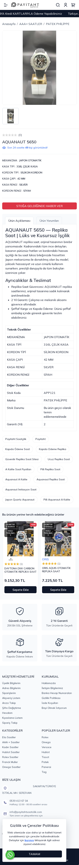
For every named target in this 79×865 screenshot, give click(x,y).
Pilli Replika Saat (50, 469)
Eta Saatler (9, 737)
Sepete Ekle (20, 590)
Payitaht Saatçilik (15, 439)
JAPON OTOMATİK (30, 160)
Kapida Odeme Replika (52, 449)
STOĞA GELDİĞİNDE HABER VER (39, 206)
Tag (44, 772)
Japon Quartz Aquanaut (19, 499)
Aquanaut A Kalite (16, 479)
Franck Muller (10, 762)
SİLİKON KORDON (31, 172)
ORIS (45, 559)
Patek (45, 762)
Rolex (45, 737)
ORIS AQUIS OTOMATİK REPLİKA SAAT (56, 570)
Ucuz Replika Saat (59, 459)
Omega (46, 742)
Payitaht (40, 439)
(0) (20, 134)
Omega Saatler (11, 767)
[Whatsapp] (10, 854)
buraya (29, 840)
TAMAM (34, 854)
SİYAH (27, 190)
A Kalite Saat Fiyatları (18, 469)
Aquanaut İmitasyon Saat (20, 489)
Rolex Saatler (10, 757)
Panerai (46, 767)
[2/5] (5, 135)
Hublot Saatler (11, 752)
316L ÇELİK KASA (27, 166)
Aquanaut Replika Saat (51, 479)
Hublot (46, 752)
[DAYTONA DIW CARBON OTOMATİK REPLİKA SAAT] (20, 538)
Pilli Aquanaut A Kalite (57, 499)
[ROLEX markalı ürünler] (10, 559)
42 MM (21, 178)
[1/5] (3, 135)
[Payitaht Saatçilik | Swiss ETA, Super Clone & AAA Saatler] (25, 5)
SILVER (23, 184)
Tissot (45, 757)
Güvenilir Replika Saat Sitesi (22, 459)
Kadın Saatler (10, 747)
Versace (46, 747)
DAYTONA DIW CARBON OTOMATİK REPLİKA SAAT (20, 570)
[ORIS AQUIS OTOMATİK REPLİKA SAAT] (58, 538)
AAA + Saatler (11, 742)
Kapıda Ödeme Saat (17, 449)
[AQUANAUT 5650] (39, 68)
